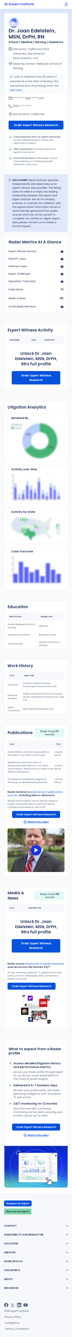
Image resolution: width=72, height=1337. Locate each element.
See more (16, 90)
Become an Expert (17, 1211)
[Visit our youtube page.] (25, 1305)
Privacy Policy (13, 1317)
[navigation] (66, 4)
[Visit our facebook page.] (6, 1305)
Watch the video (38, 822)
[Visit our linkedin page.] (19, 1305)
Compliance (12, 1322)
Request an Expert (18, 1203)
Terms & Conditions (17, 1328)
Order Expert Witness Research (36, 125)
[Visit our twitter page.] (12, 1305)
